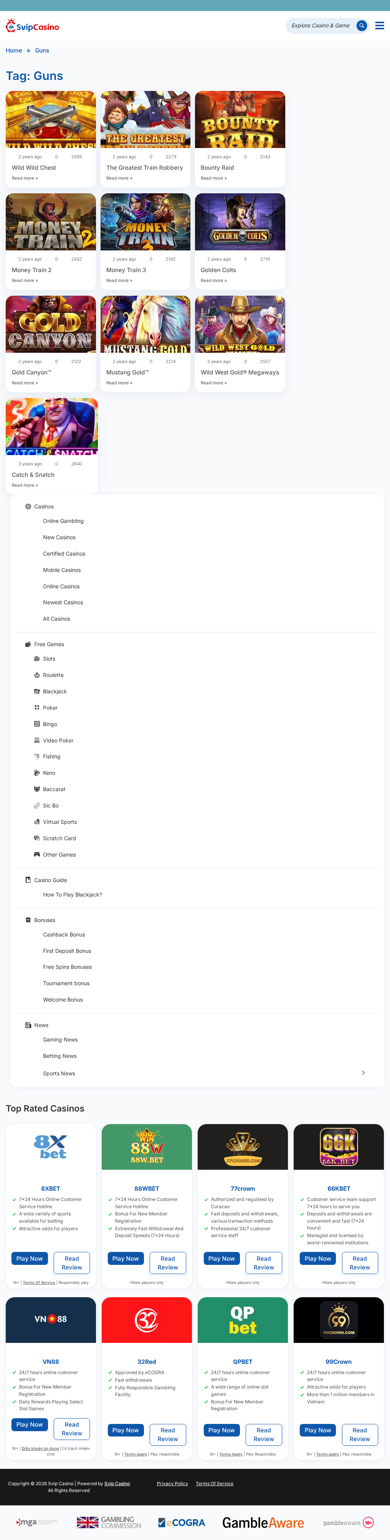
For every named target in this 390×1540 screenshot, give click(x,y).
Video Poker (58, 740)
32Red (146, 1361)
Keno (49, 772)
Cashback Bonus (64, 934)
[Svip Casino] (32, 25)
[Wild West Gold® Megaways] (240, 325)
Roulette (53, 675)
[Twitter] (323, 5)
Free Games (49, 644)
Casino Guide (50, 880)
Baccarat (54, 789)
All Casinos (56, 618)
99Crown (339, 1361)
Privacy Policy (172, 1483)
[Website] (377, 5)
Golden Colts (218, 270)
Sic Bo (51, 805)
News (41, 1025)
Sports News (59, 1073)
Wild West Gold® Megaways (240, 372)
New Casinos (59, 537)
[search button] (361, 25)
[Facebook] (313, 5)
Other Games (59, 854)
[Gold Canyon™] (51, 325)
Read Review (72, 1263)
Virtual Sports (60, 822)
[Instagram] (345, 5)
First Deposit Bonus (67, 951)
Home (14, 50)
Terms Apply (231, 1454)
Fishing (52, 756)
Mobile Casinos (62, 570)
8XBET (51, 1188)
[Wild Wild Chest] (51, 120)
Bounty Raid (217, 167)
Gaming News (60, 1039)
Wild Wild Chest (34, 167)
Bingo (50, 724)
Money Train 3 (126, 270)
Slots (49, 658)
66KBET (339, 1188)
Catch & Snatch (33, 474)
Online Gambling (63, 521)
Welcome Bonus (63, 999)
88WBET (146, 1188)
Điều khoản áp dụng (40, 1448)
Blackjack (55, 691)
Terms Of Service (39, 1282)
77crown (243, 1188)
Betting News (60, 1056)
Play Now (29, 1258)
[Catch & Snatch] (52, 427)
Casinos (44, 506)
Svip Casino (117, 1483)
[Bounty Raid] (240, 120)
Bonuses (44, 920)
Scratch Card (59, 838)
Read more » (25, 178)
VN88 (51, 1361)
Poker (50, 707)
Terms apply (135, 1454)
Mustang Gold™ (127, 372)
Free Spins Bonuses (67, 966)
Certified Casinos (64, 553)
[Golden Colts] (240, 223)
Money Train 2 (31, 270)
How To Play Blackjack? (72, 894)
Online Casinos (61, 586)
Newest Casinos (63, 602)
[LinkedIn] (355, 5)
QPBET (243, 1361)
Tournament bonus (66, 983)
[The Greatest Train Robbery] (146, 120)
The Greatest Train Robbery (144, 167)
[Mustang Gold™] (146, 325)
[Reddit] (366, 5)
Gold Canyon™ (31, 372)
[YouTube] (334, 5)
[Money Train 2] (51, 223)
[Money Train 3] (146, 223)
